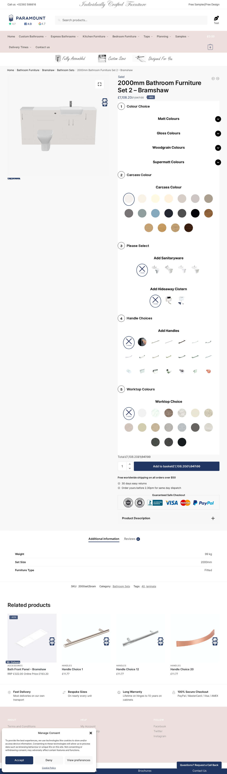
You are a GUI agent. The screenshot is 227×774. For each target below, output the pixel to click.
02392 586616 (27, 4)
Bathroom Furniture (28, 70)
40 (143, 586)
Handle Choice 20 (182, 669)
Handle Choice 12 (127, 669)
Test (216, 23)
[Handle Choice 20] (194, 638)
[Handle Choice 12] (140, 638)
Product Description (136, 518)
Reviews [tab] (131, 539)
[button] (91, 733)
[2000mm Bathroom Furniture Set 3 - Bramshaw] (217, 78)
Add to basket (176, 466)
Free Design (212, 4)
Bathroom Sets (65, 70)
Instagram (160, 736)
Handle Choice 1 (72, 669)
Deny (49, 760)
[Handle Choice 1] (86, 638)
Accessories (15, 665)
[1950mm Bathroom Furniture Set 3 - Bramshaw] (213, 78)
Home (10, 70)
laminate (151, 586)
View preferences (78, 760)
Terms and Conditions (22, 726)
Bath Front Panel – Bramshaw (27, 669)
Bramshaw (48, 70)
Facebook (160, 726)
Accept (19, 760)
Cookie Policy (49, 767)
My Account (88, 726)
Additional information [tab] (103, 539)
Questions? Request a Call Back (199, 764)
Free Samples (197, 4)
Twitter (158, 731)
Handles (67, 665)
